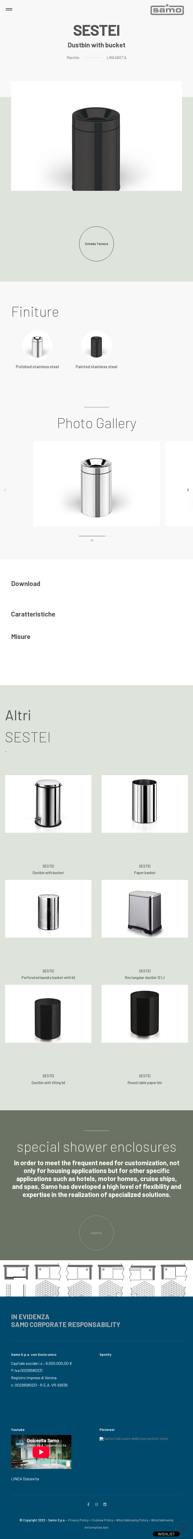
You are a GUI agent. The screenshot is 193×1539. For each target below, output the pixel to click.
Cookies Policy (102, 1520)
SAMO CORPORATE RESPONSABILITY (65, 1324)
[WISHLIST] (182, 1528)
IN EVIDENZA (30, 1316)
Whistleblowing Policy (132, 1520)
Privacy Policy (78, 1520)
